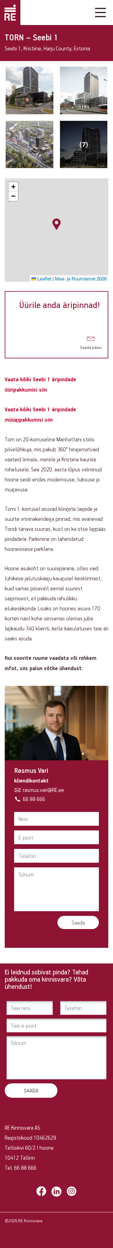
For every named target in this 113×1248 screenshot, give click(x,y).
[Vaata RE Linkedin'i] (56, 1191)
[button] (56, 224)
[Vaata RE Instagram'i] (72, 1191)
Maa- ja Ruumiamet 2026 (81, 278)
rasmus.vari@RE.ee (43, 789)
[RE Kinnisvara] (10, 12)
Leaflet (43, 278)
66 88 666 (34, 798)
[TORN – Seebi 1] (29, 90)
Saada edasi (91, 347)
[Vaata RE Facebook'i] (41, 1191)
